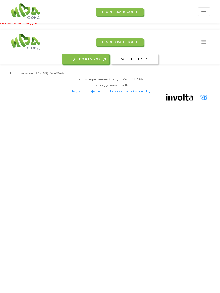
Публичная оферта (85, 91)
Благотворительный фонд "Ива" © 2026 (110, 79)
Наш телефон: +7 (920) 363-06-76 (37, 73)
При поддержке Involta (110, 85)
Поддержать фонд (119, 12)
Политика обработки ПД (129, 91)
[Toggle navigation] (204, 11)
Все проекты (134, 59)
